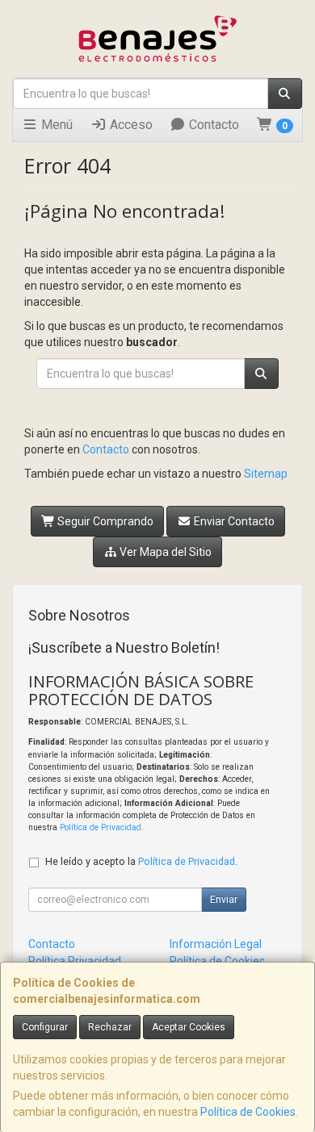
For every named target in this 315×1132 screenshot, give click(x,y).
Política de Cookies (248, 1111)
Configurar (45, 1027)
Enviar (223, 899)
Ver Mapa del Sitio (164, 551)
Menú (55, 124)
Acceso (130, 124)
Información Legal (216, 944)
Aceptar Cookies (188, 1027)
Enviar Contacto (233, 521)
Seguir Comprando (104, 521)
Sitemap (266, 473)
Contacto (212, 124)
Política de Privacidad (100, 827)
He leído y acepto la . (141, 861)
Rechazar (110, 1027)
